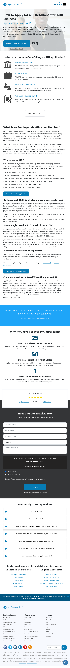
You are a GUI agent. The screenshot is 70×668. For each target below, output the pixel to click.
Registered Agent (8, 636)
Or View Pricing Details (16, 49)
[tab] (35, 511)
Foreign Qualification (18, 574)
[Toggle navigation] (64, 4)
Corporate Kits (7, 641)
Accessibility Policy (32, 663)
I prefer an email (12, 471)
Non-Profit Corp (8, 624)
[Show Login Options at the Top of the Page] (59, 4)
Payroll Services (51, 586)
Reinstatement (18, 583)
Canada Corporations (9, 622)
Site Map (48, 636)
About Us (48, 620)
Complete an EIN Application (16, 43)
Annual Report (51, 574)
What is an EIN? (23, 511)
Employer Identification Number (51, 583)
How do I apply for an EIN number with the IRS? (29, 541)
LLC (4, 620)
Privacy (48, 629)
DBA (4, 627)
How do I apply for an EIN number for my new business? (31, 534)
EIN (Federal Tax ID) (9, 631)
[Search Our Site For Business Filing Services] (55, 4)
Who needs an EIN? (24, 519)
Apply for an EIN (34, 113)
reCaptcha (43, 493)
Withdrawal (18, 580)
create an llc (47, 263)
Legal (47, 627)
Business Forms (29, 641)
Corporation (7, 617)
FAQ (47, 622)
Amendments (19, 586)
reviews (47, 402)
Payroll (26, 634)
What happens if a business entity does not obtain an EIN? (31, 526)
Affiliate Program (51, 624)
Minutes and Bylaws (9, 638)
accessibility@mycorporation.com (35, 598)
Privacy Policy (22, 663)
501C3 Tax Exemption (51, 577)
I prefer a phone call (13, 474)
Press (47, 631)
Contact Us (49, 617)
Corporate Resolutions (31, 636)
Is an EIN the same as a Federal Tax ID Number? (29, 548)
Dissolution (19, 577)
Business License (8, 634)
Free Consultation (51, 634)
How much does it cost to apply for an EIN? (28, 556)
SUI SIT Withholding (51, 580)
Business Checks (29, 638)
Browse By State (8, 629)
